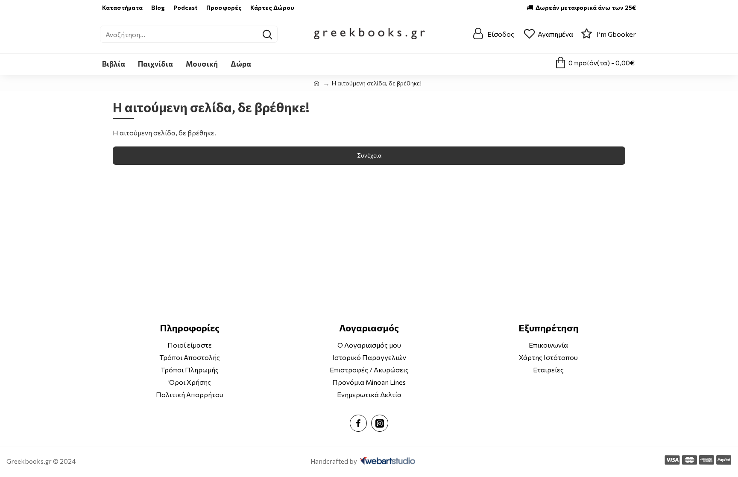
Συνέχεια (369, 155)
